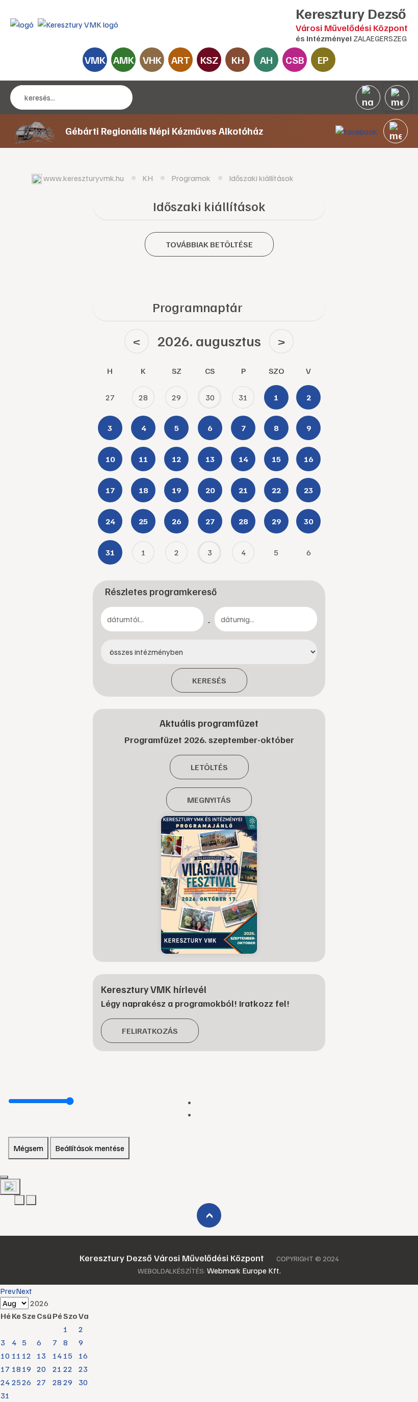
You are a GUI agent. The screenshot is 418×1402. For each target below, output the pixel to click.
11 (16, 1355)
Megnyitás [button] (209, 800)
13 (41, 1355)
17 (5, 1369)
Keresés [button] (209, 680)
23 (83, 1369)
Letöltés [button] (209, 767)
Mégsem (28, 1148)
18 (16, 1369)
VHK (152, 59)
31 (5, 1395)
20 (41, 1369)
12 (26, 1355)
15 (67, 1355)
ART (180, 59)
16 (83, 1355)
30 (83, 1382)
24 (5, 1382)
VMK (95, 59)
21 (57, 1369)
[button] (395, 131)
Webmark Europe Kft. (244, 1270)
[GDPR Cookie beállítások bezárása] (4, 1177)
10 (5, 1355)
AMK (123, 59)
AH (266, 59)
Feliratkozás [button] (150, 1031)
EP (323, 59)
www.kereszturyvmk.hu (83, 178)
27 (41, 1382)
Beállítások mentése (89, 1148)
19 (26, 1369)
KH (237, 59)
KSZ (209, 59)
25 (16, 1382)
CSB (294, 59)
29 (67, 1382)
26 (26, 1382)
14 (57, 1355)
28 (57, 1382)
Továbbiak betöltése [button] (209, 244)
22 (67, 1369)
